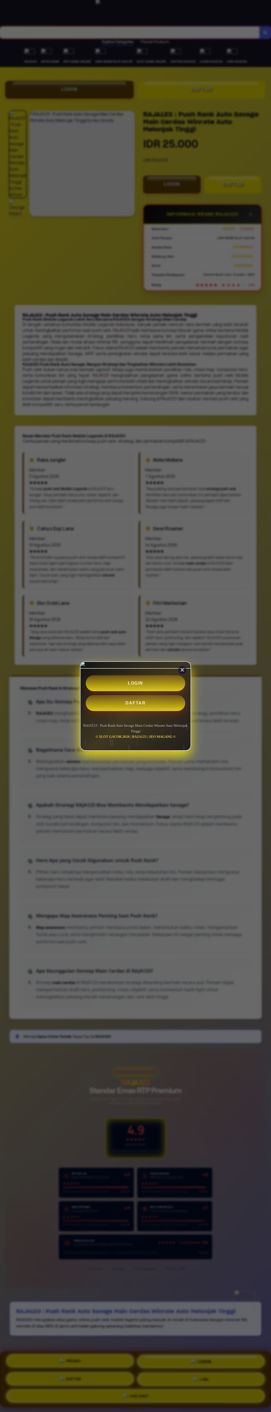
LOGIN (135, 683)
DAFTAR (135, 703)
